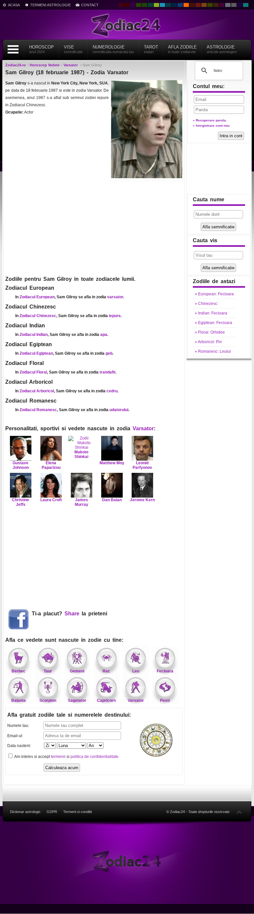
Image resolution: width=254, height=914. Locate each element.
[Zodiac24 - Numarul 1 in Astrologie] (127, 25)
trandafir (107, 372)
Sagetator (77, 700)
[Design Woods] (144, 5)
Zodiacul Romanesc (38, 410)
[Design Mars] (192, 5)
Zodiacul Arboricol (37, 391)
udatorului (118, 410)
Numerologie (113, 49)
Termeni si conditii (77, 812)
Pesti (165, 700)
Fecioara (165, 671)
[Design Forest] (210, 5)
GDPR (52, 812)
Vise (73, 49)
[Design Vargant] (198, 5)
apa (103, 334)
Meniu (13, 49)
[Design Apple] (156, 5)
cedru (111, 391)
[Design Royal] (174, 5)
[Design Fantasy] (222, 5)
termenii (58, 756)
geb (109, 353)
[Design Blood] (120, 5)
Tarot (151, 49)
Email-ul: (15, 736)
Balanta (18, 700)
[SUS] (239, 812)
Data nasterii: (19, 745)
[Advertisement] (94, 227)
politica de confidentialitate (94, 756)
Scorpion (47, 700)
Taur (48, 671)
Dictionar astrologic (25, 812)
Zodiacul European (37, 297)
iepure (115, 315)
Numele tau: (18, 725)
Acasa (14, 5)
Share (71, 613)
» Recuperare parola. (210, 120)
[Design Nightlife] (239, 5)
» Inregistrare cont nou (211, 125)
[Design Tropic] (150, 5)
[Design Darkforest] (138, 5)
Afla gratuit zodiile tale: (69, 715)
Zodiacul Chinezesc (38, 315)
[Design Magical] (132, 5)
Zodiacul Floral (33, 372)
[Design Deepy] (180, 5)
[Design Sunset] (204, 5)
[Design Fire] (186, 5)
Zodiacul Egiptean (36, 353)
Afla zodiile (182, 49)
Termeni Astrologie (50, 5)
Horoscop (41, 49)
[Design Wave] (245, 5)
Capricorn (106, 700)
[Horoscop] (127, 861)
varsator (115, 297)
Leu (135, 671)
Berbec (18, 671)
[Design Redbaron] (126, 5)
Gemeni (77, 671)
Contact (90, 5)
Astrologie (222, 49)
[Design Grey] (233, 5)
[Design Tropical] (168, 5)
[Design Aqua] (162, 5)
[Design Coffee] (216, 5)
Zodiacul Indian (34, 334)
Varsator (143, 428)
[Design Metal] (228, 5)
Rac (106, 671)
